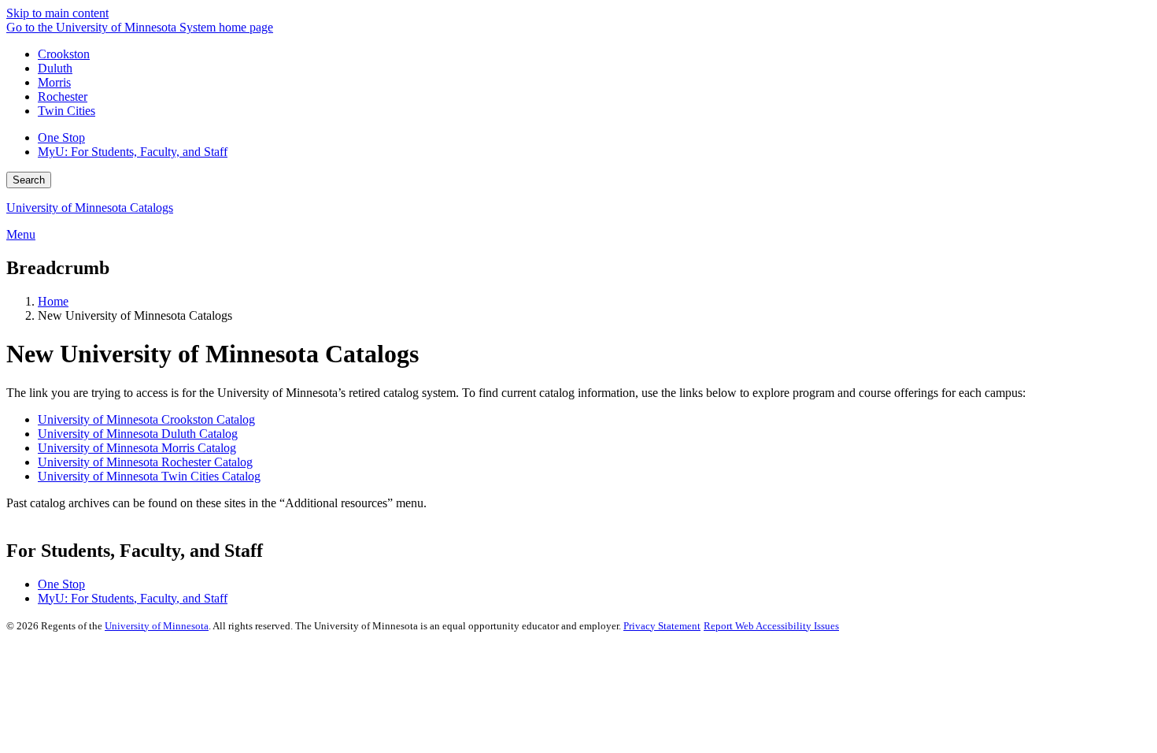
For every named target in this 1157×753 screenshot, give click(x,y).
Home (53, 301)
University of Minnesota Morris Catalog (137, 447)
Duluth (55, 68)
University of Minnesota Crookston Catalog (146, 419)
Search (29, 180)
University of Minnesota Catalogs (89, 207)
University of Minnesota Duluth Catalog (138, 433)
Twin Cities (66, 110)
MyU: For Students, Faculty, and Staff (132, 151)
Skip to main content (57, 13)
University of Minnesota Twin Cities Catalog (149, 476)
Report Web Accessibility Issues (771, 626)
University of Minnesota (157, 626)
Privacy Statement (661, 626)
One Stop (61, 137)
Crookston (64, 54)
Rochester (62, 96)
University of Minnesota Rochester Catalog (145, 462)
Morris (54, 82)
